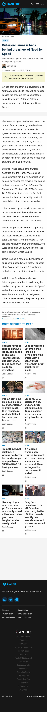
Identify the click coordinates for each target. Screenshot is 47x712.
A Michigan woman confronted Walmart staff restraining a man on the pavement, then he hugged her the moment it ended (34, 461)
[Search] (32, 4)
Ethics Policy (23, 610)
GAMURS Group (40, 696)
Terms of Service (8, 617)
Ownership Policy (25, 614)
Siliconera (23, 654)
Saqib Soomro (7, 374)
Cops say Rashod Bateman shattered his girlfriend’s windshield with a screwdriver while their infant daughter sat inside (35, 357)
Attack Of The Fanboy (23, 647)
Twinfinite (24, 640)
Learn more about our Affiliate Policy (13, 319)
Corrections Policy (25, 617)
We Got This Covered (23, 658)
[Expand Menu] (37, 4)
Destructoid (23, 661)
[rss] (4, 599)
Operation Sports (23, 672)
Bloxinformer (23, 686)
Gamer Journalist (23, 665)
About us (5, 610)
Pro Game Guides (23, 637)
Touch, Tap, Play (23, 679)
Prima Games (23, 651)
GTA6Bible (24, 690)
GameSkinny (23, 668)
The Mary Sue (23, 676)
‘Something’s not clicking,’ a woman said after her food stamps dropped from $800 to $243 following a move (12, 458)
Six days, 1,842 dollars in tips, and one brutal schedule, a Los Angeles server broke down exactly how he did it (34, 409)
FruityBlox (24, 683)
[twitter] (10, 599)
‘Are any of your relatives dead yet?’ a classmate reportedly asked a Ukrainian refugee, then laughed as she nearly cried (12, 512)
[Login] (42, 4)
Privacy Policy (7, 614)
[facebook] (16, 599)
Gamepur (23, 644)
